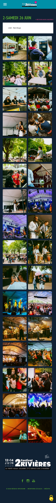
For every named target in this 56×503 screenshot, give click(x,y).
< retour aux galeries (44, 19)
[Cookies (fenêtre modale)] (51, 498)
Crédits (47, 488)
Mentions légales (35, 488)
